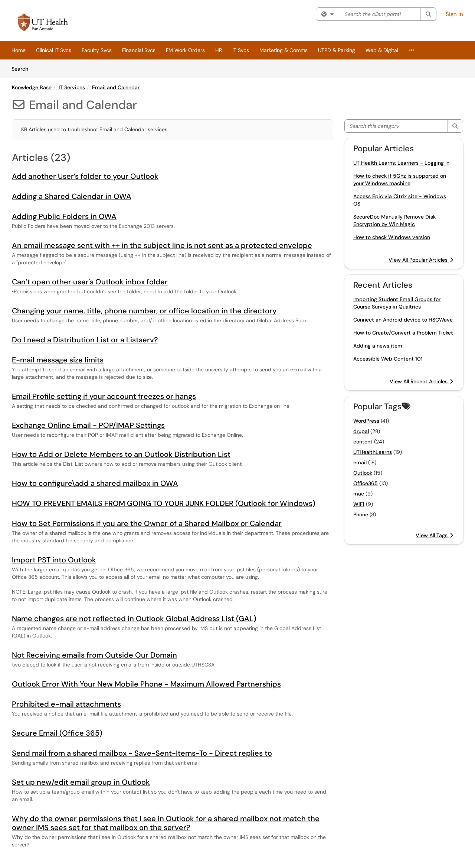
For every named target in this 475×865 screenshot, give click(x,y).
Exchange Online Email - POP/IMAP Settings (88, 425)
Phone (360, 514)
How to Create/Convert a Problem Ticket (403, 332)
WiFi (358, 504)
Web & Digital (382, 50)
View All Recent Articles (419, 381)
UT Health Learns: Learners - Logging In (401, 162)
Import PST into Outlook (54, 560)
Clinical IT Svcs (53, 50)
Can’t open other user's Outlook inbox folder (90, 282)
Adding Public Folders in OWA (64, 216)
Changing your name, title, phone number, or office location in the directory (144, 311)
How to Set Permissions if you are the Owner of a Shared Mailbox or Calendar (147, 523)
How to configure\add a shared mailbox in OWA (95, 483)
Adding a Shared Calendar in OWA (71, 196)
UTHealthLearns (372, 452)
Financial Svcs (138, 50)
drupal (361, 431)
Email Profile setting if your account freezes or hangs (104, 396)
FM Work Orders (185, 50)
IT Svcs (240, 50)
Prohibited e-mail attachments (66, 704)
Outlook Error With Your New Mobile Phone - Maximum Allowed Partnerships (146, 684)
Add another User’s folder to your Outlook (85, 176)
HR (218, 50)
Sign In (454, 14)
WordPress (366, 420)
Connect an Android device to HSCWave (403, 319)
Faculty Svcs (97, 50)
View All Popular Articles (419, 259)
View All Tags (432, 535)
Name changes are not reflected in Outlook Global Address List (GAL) (134, 618)
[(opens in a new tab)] (43, 22)
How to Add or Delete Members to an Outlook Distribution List (121, 454)
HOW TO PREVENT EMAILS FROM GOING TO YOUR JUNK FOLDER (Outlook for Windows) (163, 503)
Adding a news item (377, 345)
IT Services (72, 87)
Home (19, 50)
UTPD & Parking (336, 50)
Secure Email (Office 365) (57, 733)
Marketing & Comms (283, 50)
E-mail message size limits (58, 360)
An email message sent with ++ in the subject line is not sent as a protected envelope (162, 245)
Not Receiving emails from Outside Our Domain (94, 655)
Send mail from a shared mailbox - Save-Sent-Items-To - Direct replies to (142, 753)
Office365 (365, 483)
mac (358, 493)
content (363, 441)
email (360, 462)
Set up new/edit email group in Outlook (81, 782)
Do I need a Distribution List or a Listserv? (85, 340)
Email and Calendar (116, 87)
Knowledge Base (32, 87)
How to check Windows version (391, 237)
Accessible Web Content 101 (388, 358)
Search (22, 68)
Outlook (362, 472)
